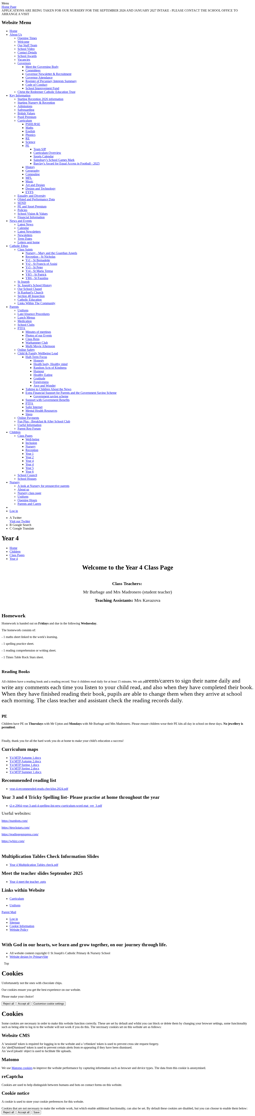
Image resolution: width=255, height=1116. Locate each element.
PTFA (21, 328)
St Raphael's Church (30, 292)
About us (23, 489)
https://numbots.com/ (15, 820)
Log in (14, 511)
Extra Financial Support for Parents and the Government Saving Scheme (71, 392)
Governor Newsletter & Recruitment (48, 74)
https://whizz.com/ (13, 841)
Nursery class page (29, 493)
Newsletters (25, 235)
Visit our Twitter (20, 521)
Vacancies (24, 59)
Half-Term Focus (36, 357)
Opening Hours (27, 500)
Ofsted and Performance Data (36, 199)
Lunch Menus (26, 317)
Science (30, 142)
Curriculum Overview (47, 152)
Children (15, 432)
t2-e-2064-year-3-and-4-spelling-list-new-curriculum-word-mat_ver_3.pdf (56, 805)
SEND (22, 203)
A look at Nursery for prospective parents (43, 486)
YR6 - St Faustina (37, 278)
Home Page (9, 7)
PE (27, 145)
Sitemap (15, 922)
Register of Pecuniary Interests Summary (51, 81)
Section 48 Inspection (31, 296)
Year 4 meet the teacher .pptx (28, 881)
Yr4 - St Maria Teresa (39, 271)
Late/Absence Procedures (34, 314)
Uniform (23, 310)
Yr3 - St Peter (34, 267)
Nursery (31, 446)
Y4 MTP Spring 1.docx (24, 765)
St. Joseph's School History (35, 285)
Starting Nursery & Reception (36, 102)
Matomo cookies (22, 1068)
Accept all (23, 1003)
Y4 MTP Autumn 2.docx (25, 761)
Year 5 (30, 468)
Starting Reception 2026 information (40, 99)
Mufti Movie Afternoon (40, 346)
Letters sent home (29, 242)
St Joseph (23, 281)
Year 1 (30, 453)
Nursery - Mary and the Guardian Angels (51, 253)
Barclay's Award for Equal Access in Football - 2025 (66, 163)
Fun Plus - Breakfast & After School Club (44, 421)
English (30, 131)
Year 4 (30, 460)
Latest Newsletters (29, 231)
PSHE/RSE (33, 124)
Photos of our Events (39, 335)
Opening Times (27, 38)
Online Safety (26, 349)
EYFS (29, 192)
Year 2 (30, 457)
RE (28, 138)
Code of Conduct (36, 84)
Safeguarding (26, 109)
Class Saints (25, 249)
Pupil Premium (27, 117)
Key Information (20, 95)
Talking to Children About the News (48, 389)
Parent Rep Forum (29, 428)
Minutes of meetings (38, 332)
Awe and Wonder (44, 385)
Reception (32, 450)
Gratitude (39, 378)
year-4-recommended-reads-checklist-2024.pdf (39, 788)
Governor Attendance (39, 77)
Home (13, 31)
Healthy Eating (42, 375)
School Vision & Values (33, 213)
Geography (33, 170)
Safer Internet (34, 407)
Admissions (25, 106)
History (30, 167)
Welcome (23, 41)
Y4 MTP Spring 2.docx (24, 768)
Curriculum (25, 120)
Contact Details (27, 52)
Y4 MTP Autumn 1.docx (25, 757)
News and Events (21, 220)
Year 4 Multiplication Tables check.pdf (34, 864)
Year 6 (30, 471)
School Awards (27, 56)
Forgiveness (41, 382)
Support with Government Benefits (48, 400)
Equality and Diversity (32, 195)
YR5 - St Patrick (36, 274)
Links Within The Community (36, 303)
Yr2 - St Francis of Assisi (41, 263)
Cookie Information (22, 926)
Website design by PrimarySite (29, 956)
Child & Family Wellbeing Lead (38, 353)
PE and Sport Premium (32, 206)
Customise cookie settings (48, 1003)
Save (36, 1112)
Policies (22, 210)
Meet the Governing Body (42, 66)
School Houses (27, 478)
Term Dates (25, 238)
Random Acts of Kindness (50, 367)
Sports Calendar (43, 156)
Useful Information (29, 425)
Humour (38, 371)
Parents (14, 306)
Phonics (30, 135)
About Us (16, 34)
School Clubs (26, 324)
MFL (29, 177)
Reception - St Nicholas (40, 256)
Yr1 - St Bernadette (38, 260)
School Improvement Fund (42, 88)
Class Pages (25, 435)
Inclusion (31, 443)
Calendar (23, 228)
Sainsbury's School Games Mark (54, 160)
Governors (24, 63)
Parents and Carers (29, 503)
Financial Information (31, 217)
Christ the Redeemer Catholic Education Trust (46, 92)
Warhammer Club (37, 342)
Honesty (38, 360)
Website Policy (19, 929)
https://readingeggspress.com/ (20, 834)
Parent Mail (9, 912)
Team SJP (39, 149)
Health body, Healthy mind (50, 364)
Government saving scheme (50, 396)
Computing (33, 174)
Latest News (25, 224)
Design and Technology (41, 188)
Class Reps (32, 339)
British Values (26, 113)
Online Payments (28, 417)
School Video (26, 49)
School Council (27, 475)
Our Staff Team (27, 45)
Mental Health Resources (41, 410)
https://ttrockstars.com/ (16, 827)
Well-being (32, 439)
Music (29, 181)
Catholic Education (30, 299)
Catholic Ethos (19, 246)
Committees (33, 70)
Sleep (29, 414)
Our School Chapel (30, 289)
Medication (25, 321)
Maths (29, 127)
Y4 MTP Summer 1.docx (25, 772)
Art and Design (35, 185)
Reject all (8, 1003)
